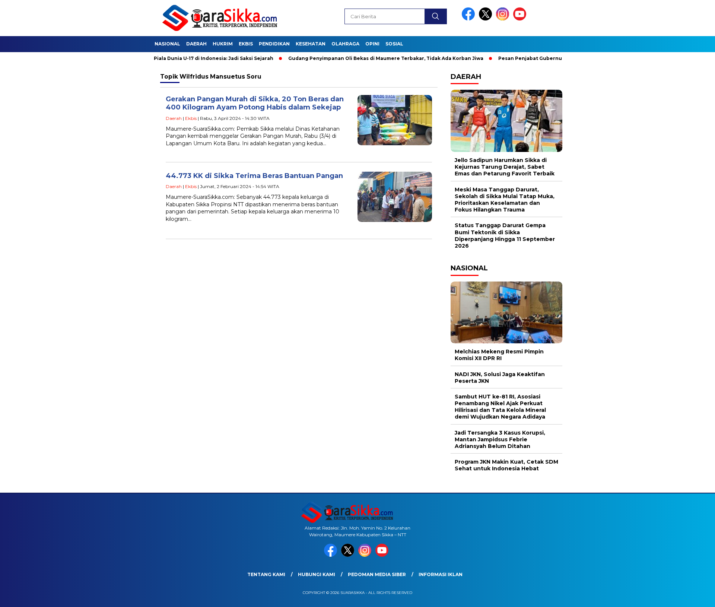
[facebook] (469, 19)
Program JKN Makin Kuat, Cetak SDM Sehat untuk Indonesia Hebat (506, 465)
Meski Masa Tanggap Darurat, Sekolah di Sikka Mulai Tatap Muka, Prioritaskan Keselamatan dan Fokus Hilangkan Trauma (504, 199)
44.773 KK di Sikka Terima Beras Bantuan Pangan (254, 176)
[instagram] (504, 19)
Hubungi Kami (316, 574)
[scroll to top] (687, 595)
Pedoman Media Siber (377, 574)
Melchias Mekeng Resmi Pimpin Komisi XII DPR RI (499, 355)
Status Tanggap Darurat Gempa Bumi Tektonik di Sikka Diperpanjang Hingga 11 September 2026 (505, 235)
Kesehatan (310, 44)
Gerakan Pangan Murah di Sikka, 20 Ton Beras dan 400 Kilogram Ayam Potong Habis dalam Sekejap (255, 103)
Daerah (196, 44)
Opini (372, 44)
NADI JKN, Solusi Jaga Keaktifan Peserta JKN (500, 377)
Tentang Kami (266, 574)
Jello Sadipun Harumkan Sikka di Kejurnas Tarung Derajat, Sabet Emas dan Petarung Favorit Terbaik (504, 167)
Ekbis (246, 44)
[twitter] (487, 19)
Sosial (394, 44)
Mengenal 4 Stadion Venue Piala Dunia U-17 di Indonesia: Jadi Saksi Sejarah (160, 58)
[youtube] (521, 19)
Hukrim (223, 44)
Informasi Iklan (441, 574)
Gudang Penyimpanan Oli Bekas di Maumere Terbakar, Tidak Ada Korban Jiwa (367, 58)
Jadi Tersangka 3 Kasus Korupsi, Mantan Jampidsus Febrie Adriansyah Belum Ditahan (500, 439)
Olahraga (345, 44)
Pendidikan (274, 44)
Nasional (167, 44)
